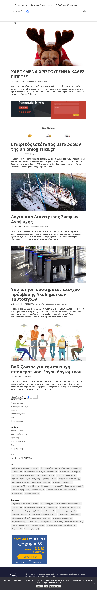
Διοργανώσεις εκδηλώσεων (69, 479)
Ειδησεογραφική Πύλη (21, 482)
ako (15, 226)
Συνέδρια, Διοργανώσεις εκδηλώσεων (61, 490)
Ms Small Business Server (34, 472)
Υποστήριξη (18, 11)
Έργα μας (34, 154)
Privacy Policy (55, 586)
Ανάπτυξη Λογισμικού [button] (40, 5)
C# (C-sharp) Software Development (25, 468)
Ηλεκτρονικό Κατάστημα (62, 482)
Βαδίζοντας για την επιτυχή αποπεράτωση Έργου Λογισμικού (46, 369)
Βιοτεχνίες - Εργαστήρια (66, 475)
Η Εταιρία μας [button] (19, 5)
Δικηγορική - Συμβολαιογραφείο (44, 479)
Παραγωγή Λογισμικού (21, 490)
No (46, 586)
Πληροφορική (17, 421)
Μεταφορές (46, 486)
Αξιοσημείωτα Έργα (36, 226)
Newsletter (52, 472)
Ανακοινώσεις (37, 81)
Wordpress (64, 472)
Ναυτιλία (58, 486)
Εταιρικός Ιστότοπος (41, 482)
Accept (39, 586)
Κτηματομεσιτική (19, 486)
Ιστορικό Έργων (61, 304)
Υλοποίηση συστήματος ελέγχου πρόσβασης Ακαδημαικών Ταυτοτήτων (45, 294)
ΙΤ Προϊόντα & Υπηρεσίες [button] (66, 5)
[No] (94, 584)
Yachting (75, 472)
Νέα (45, 81)
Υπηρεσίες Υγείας (31, 493)
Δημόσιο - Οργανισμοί (21, 479)
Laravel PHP (17, 472)
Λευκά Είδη (33, 486)
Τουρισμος (17, 493)
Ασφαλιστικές (48, 475)
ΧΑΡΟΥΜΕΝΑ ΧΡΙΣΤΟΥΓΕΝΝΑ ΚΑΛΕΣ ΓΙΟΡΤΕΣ (47, 74)
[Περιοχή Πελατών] (28, 11)
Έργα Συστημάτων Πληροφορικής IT (26, 475)
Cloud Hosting (46, 468)
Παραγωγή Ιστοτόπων (74, 486)
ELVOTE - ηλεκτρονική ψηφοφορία (68, 468)
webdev (17, 81)
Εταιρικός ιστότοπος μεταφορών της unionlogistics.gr (46, 146)
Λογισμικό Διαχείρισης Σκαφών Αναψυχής (44, 219)
